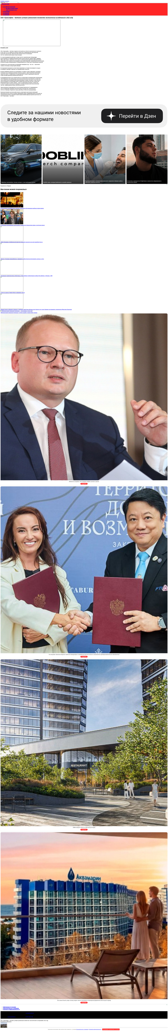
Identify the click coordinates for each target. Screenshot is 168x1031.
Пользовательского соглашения (82, 1029)
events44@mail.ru (11, 1016)
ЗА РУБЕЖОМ (6, 13)
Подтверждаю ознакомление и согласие (111, 1029)
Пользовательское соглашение (11, 1008)
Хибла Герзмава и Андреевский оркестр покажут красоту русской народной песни (22, 242)
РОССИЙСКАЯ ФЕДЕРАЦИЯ (9, 7)
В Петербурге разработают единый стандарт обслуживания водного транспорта (22, 208)
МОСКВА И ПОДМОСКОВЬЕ (12, 8)
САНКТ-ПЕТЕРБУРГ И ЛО (11, 10)
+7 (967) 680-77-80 (29, 1016)
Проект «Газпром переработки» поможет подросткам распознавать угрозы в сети (22, 259)
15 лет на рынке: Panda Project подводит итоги (13, 292)
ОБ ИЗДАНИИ (6, 14)
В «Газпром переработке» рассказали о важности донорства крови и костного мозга (23, 225)
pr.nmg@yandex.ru (30, 1013)
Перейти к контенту (5, 1)
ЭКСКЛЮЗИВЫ (6, 11)
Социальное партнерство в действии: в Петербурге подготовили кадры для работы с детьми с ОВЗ (26, 276)
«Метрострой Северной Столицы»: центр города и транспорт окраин (19, 312)
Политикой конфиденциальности (95, 1029)
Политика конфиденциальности (11, 1009)
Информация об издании (9, 1007)
